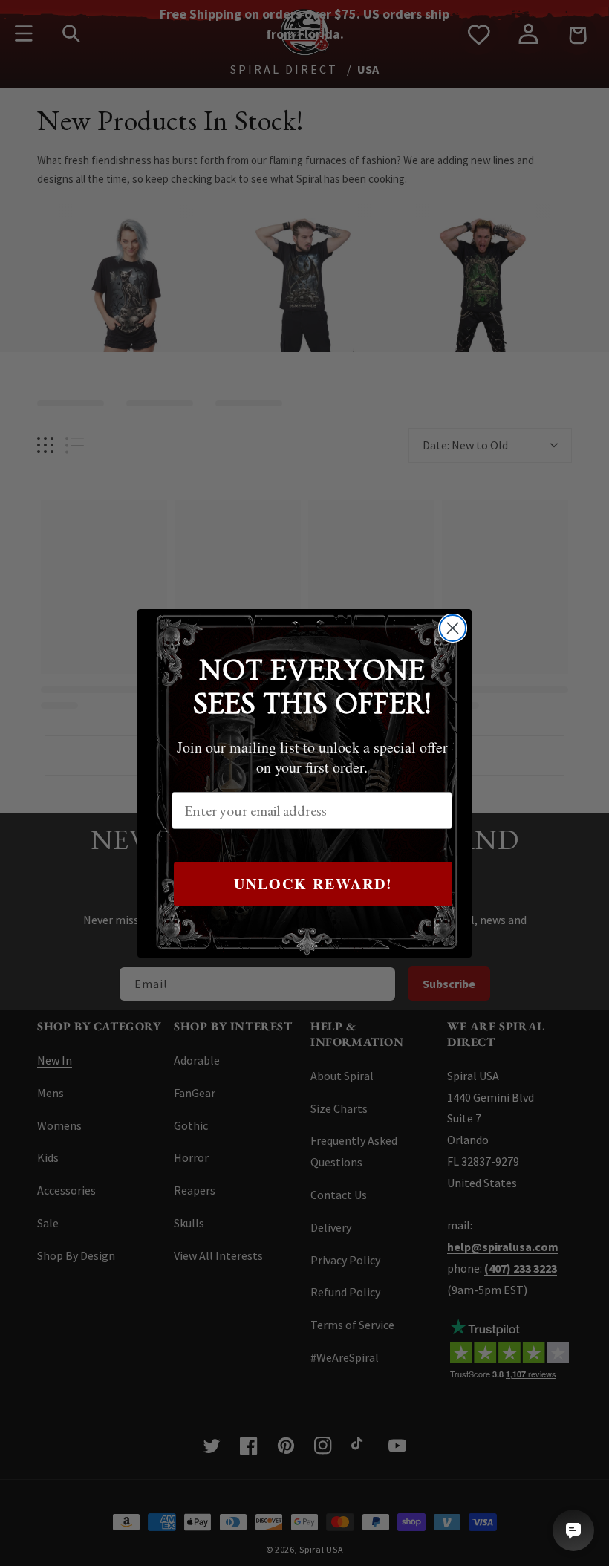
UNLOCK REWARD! (313, 883)
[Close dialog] (453, 628)
